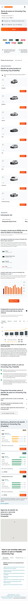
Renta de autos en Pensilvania (20, 596)
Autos (17, 594)
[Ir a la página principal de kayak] (8, 7)
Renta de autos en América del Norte (13, 595)
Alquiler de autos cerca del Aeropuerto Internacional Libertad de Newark (14, 571)
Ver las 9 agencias (5, 503)
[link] (14, 300)
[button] (2, 7)
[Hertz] (24, 430)
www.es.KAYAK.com (11, 594)
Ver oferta (23, 91)
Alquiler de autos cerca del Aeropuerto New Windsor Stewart (12, 582)
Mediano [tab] (10, 321)
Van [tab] (24, 321)
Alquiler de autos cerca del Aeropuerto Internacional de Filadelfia (14, 574)
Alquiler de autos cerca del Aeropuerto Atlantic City (14, 579)
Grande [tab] (15, 321)
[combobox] (7, 15)
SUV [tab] (20, 321)
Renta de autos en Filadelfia (7, 598)
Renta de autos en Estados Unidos (7, 596)
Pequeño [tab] (4, 321)
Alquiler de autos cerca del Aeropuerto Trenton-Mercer (13, 585)
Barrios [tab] (12, 557)
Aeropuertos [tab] (5, 557)
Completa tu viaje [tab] (20, 557)
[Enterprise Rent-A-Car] (24, 476)
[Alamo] (24, 453)
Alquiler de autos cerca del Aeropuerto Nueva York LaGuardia (14, 577)
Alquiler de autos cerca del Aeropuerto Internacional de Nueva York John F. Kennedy (14, 567)
